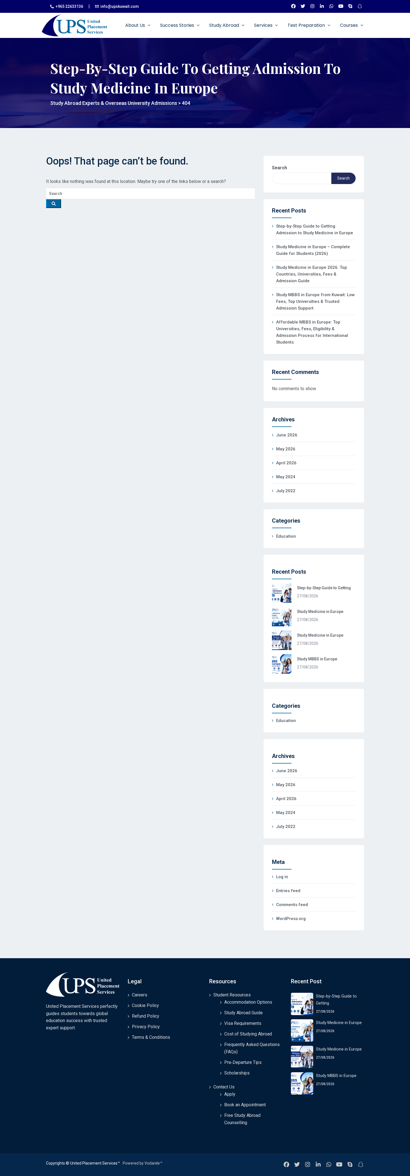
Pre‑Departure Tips (243, 1062)
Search (279, 167)
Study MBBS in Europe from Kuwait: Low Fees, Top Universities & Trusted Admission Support (315, 301)
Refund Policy (145, 1016)
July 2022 (285, 490)
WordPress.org (291, 918)
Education (286, 536)
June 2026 (286, 435)
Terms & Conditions (151, 1037)
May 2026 (285, 448)
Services (264, 25)
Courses (349, 25)
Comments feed (292, 904)
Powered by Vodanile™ (142, 1163)
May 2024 (285, 476)
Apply (229, 1094)
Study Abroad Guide (243, 1012)
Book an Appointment (245, 1104)
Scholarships (237, 1073)
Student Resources (232, 995)
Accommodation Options (248, 1002)
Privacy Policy (146, 1026)
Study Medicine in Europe (320, 611)
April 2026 (286, 462)
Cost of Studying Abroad (248, 1034)
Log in (282, 876)
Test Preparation (307, 25)
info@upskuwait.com (119, 6)
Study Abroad (224, 25)
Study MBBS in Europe (317, 659)
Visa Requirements (242, 1023)
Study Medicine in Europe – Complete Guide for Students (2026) (313, 250)
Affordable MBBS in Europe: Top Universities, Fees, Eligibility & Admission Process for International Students (312, 332)
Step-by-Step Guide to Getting (324, 588)
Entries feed (288, 890)
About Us (135, 25)
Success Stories (177, 25)
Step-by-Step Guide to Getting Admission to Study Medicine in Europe (314, 229)
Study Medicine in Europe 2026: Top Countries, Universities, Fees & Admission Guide (311, 274)
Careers (139, 995)
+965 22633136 (69, 6)
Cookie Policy (145, 1005)
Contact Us (224, 1087)
